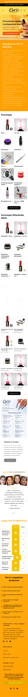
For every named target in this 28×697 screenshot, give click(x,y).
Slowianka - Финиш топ (20, 275)
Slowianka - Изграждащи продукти (5, 256)
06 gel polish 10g (18, 387)
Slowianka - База (6, 236)
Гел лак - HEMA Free (19, 202)
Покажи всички (14, 208)
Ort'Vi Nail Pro (10, 695)
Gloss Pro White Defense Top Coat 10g (7, 349)
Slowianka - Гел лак (20, 236)
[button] (3, 10)
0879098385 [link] (10, 460)
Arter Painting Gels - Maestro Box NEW (19, 330)
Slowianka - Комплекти (4, 275)
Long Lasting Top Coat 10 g (7, 308)
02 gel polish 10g (5, 387)
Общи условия (7, 654)
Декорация (4, 149)
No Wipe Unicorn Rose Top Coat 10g (7, 330)
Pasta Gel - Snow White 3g (7, 368)
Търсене (5, 650)
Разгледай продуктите (11, 33)
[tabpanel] (14, 499)
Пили (2, 166)
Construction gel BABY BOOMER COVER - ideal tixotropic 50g (19, 309)
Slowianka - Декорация (18, 255)
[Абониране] (23, 683)
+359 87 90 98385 (8, 666)
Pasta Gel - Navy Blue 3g (20, 348)
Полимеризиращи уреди (7, 183)
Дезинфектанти (6, 201)
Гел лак (16, 133)
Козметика (17, 149)
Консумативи (18, 166)
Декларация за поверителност (11, 657)
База (2, 133)
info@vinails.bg (7, 669)
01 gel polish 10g (18, 368)
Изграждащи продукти (18, 183)
